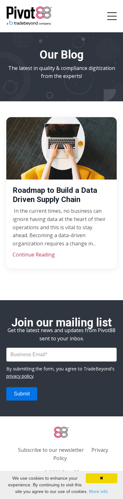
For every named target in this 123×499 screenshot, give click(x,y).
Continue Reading (34, 254)
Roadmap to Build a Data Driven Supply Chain (55, 195)
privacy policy (19, 376)
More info (98, 491)
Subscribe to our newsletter (51, 449)
